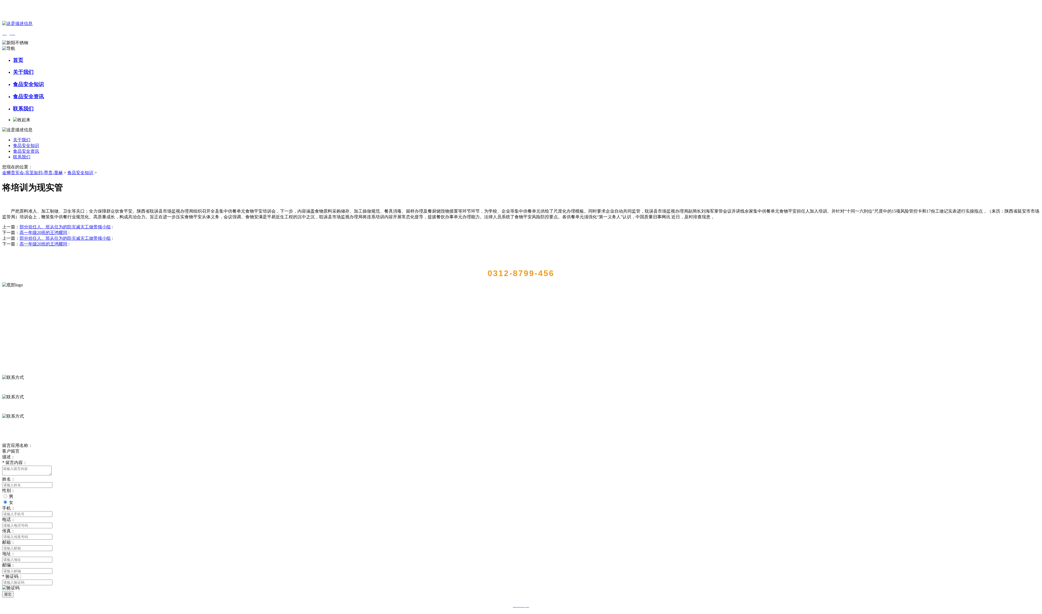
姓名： (8, 479)
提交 (7, 594)
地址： (8, 553)
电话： (8, 519)
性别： (8, 490)
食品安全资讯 (28, 96)
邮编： (8, 565)
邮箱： (8, 542)
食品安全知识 (28, 84)
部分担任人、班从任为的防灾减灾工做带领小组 (65, 227)
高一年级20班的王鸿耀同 (43, 232)
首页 (18, 60)
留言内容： (14, 462)
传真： (8, 531)
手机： (8, 508)
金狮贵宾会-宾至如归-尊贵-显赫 (32, 172)
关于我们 (23, 72)
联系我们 (23, 108)
